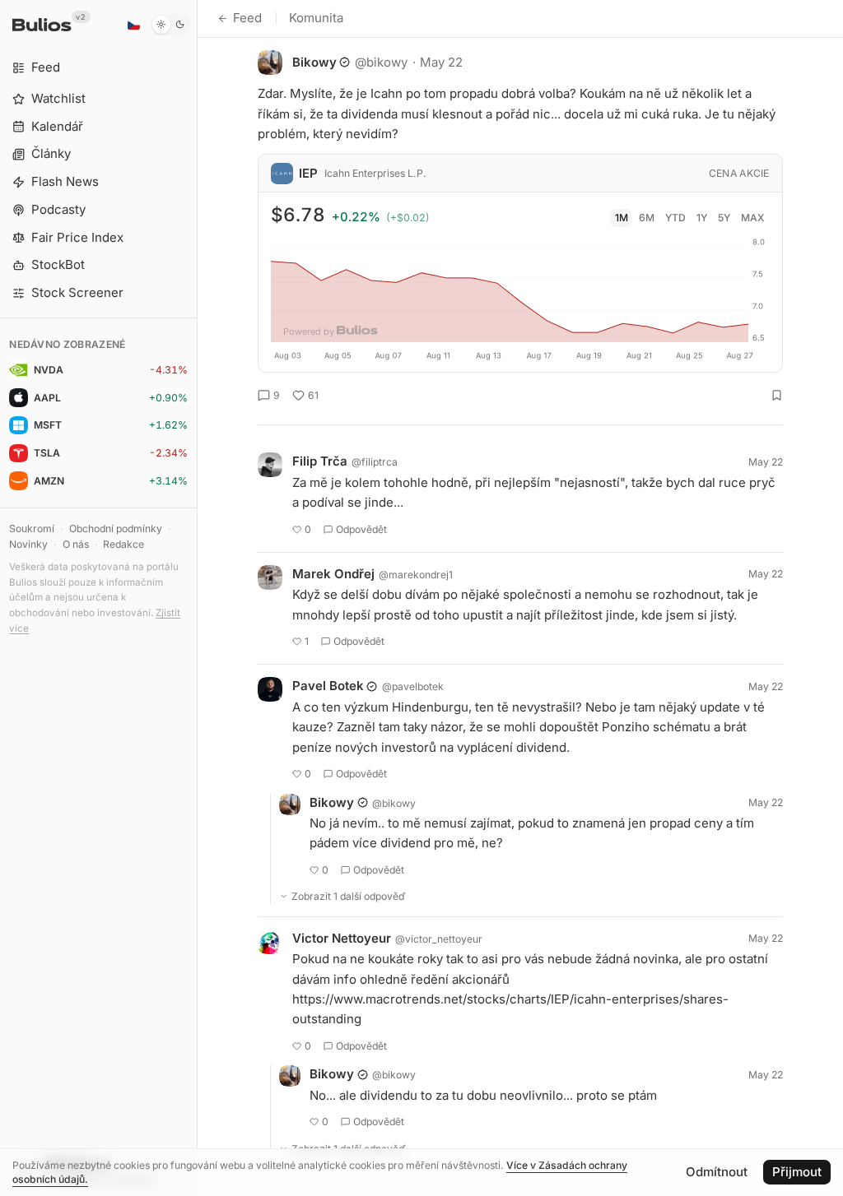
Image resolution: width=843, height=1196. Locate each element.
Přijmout (797, 1172)
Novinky (28, 544)
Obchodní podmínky (115, 528)
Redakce (123, 544)
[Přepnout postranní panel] (197, 598)
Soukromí (31, 528)
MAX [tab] (753, 217)
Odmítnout (717, 1172)
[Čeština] (133, 24)
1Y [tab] (701, 217)
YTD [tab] (675, 217)
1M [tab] (621, 217)
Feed (247, 17)
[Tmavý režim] (171, 24)
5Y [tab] (724, 217)
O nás (76, 544)
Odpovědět (361, 529)
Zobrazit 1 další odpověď (348, 896)
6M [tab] (646, 217)
